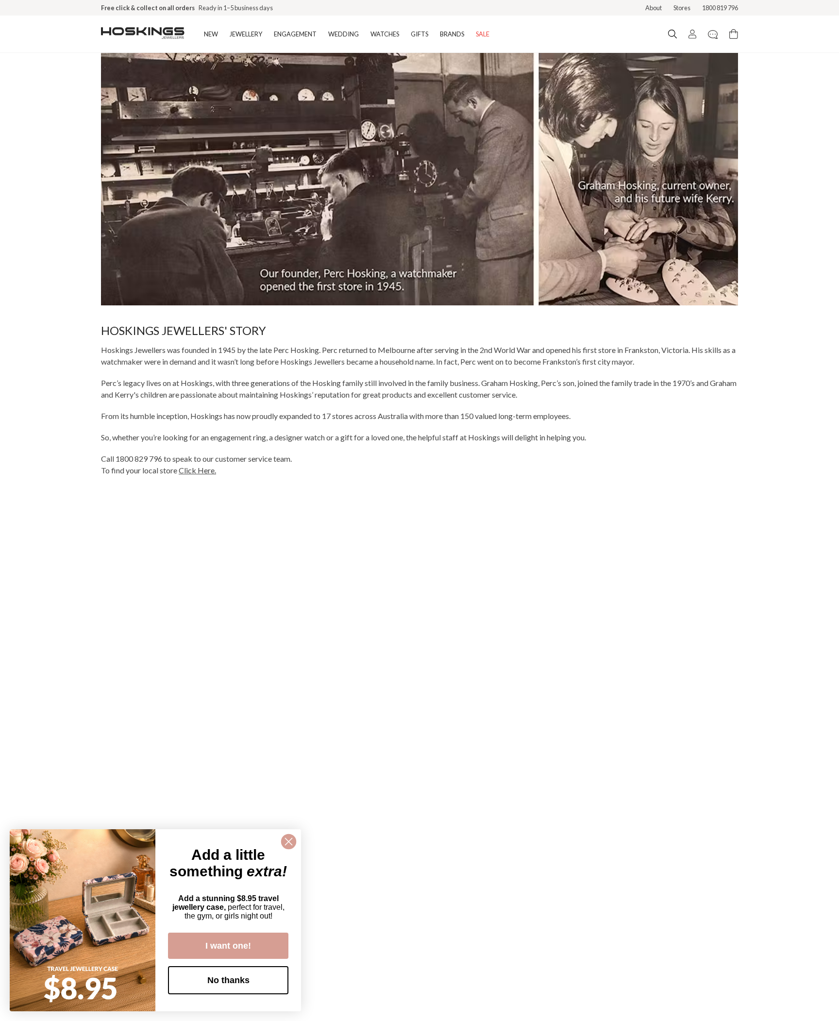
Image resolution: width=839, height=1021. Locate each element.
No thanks (228, 980)
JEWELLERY (246, 34)
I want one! (228, 946)
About (653, 8)
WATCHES (384, 34)
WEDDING (343, 34)
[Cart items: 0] (733, 34)
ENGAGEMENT (295, 34)
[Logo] (143, 34)
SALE (482, 34)
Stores (681, 8)
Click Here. (197, 470)
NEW (211, 34)
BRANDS (452, 34)
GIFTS (419, 34)
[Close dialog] (288, 841)
